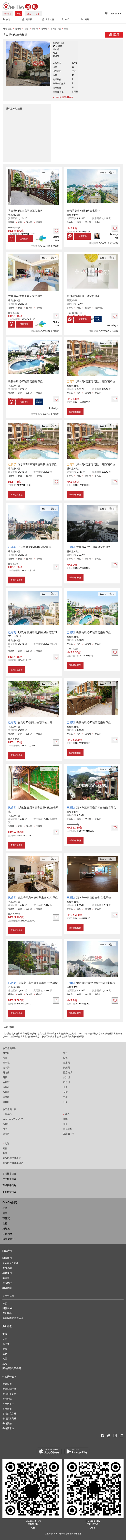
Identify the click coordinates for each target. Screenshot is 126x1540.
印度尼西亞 (8, 1239)
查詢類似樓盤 (75, 411)
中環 (65, 1097)
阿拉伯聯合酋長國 (11, 1368)
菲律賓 (6, 1218)
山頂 (65, 1102)
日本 (4, 1338)
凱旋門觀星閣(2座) (12, 1158)
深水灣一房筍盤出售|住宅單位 (93, 898)
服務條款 (69, 1533)
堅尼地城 (67, 1072)
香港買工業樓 (9, 1418)
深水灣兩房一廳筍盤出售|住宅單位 (38, 898)
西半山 (6, 1052)
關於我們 (7, 1258)
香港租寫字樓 (9, 1389)
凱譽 (5, 1148)
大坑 (65, 1092)
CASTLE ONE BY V (13, 1118)
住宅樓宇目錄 (9, 1178)
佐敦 (65, 1057)
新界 (66, 1114)
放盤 (19, 13)
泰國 (4, 1223)
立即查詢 (24, 238)
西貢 (5, 1077)
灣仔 (5, 1057)
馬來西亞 (7, 1234)
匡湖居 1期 (68, 1133)
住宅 (8, 19)
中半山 (6, 1087)
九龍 (6, 1143)
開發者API (7, 1308)
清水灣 (6, 1067)
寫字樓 (29, 19)
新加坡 (6, 1228)
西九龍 (6, 1072)
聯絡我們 (7, 1273)
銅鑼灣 (66, 1067)
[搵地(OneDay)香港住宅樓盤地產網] (20, 5)
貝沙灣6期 (72, 300)
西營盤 (6, 1092)
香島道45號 (14, 215)
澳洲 (4, 1353)
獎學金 (5, 1278)
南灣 (5, 1128)
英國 (4, 1358)
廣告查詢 (7, 1268)
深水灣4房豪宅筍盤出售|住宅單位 (95, 381)
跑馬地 (6, 1062)
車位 (67, 19)
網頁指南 (7, 1287)
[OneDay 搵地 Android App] (77, 1451)
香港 (4, 1208)
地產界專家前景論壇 (12, 1318)
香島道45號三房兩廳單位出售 (25, 211)
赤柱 (65, 1052)
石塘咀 (66, 1082)
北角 (65, 1087)
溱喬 (65, 1123)
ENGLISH (116, 13)
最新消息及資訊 (10, 1263)
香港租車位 (8, 1403)
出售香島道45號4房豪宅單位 (83, 211)
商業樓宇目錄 (9, 1185)
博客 (4, 1303)
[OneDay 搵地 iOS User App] (49, 1451)
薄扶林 (6, 1097)
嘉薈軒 (6, 1123)
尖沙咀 (66, 1077)
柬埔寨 (5, 1343)
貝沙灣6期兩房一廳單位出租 (83, 296)
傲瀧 (65, 1118)
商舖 (87, 19)
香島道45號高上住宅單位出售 (25, 296)
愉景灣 (6, 1082)
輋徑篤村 (67, 1128)
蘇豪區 (6, 1102)
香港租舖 (7, 1398)
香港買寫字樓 (9, 1413)
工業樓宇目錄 (9, 1192)
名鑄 (5, 1153)
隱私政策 (77, 1533)
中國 (4, 1334)
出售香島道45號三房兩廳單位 (25, 381)
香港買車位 (8, 1428)
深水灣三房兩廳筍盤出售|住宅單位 (96, 808)
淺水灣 (66, 1062)
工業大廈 (49, 19)
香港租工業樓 (9, 1394)
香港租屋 (7, 1384)
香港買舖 (7, 1423)
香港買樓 (7, 1408)
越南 (4, 1213)
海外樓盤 (7, 13)
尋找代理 (7, 1282)
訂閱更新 (114, 34)
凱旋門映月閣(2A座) (13, 1163)
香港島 (7, 1114)
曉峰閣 (6, 1133)
